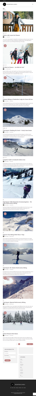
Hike (14, 387)
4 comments (11, 132)
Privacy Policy (17, 392)
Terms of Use (13, 392)
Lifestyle (17, 387)
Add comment (11, 236)
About (25, 387)
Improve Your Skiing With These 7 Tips (13, 234)
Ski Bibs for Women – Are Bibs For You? (13, 67)
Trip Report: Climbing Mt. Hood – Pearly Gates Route (17, 130)
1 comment (11, 161)
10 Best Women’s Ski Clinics (10, 333)
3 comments (11, 269)
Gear (4, 157)
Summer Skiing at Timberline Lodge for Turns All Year (18, 99)
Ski (3, 97)
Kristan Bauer (7, 132)
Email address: (7, 355)
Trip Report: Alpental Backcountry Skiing (14, 302)
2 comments (11, 335)
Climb (4, 128)
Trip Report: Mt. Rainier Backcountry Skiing (15, 268)
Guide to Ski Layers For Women (11, 35)
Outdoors (20, 387)
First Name (6, 351)
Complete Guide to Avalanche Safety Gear (14, 159)
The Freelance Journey (22, 392)
